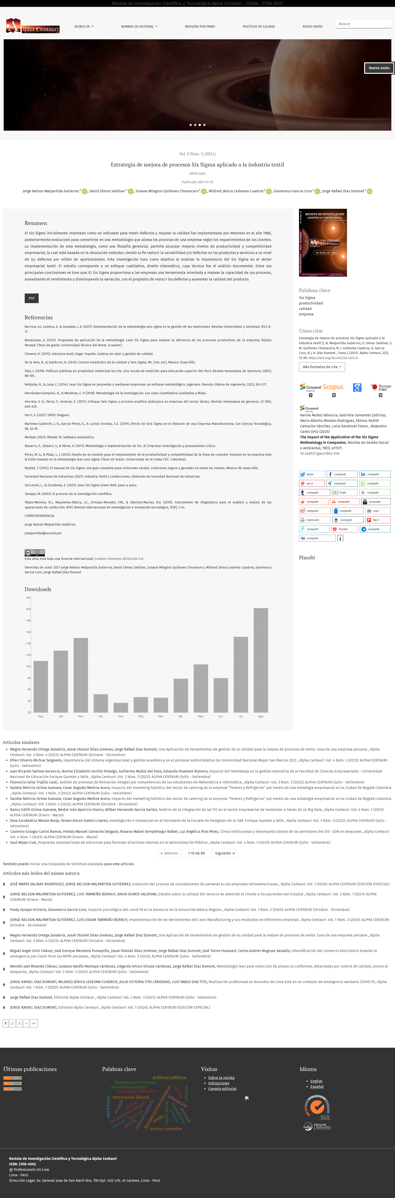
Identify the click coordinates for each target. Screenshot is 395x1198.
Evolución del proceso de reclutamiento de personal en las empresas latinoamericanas (205, 884)
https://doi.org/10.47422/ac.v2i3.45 (333, 358)
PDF (32, 298)
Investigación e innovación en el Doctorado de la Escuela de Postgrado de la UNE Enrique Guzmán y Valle (197, 820)
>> (34, 1023)
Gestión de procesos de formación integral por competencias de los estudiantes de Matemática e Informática (151, 782)
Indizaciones (218, 1083)
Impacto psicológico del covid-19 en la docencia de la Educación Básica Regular (155, 909)
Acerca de (83, 27)
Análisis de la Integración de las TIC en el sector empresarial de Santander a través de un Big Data (241, 809)
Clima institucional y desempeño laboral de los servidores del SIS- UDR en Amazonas (291, 831)
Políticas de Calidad (259, 27)
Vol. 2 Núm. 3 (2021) (197, 153)
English (316, 1081)
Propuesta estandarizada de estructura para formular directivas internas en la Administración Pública (123, 842)
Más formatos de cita (321, 367)
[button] (312, 474)
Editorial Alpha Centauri (74, 997)
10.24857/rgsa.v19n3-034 (320, 453)
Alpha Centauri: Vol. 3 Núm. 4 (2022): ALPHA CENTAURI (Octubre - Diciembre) (74, 804)
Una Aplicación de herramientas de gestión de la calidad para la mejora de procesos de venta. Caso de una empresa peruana (263, 749)
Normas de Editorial (138, 27)
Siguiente (225, 853)
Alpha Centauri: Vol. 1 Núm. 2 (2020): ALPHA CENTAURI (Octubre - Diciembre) (287, 909)
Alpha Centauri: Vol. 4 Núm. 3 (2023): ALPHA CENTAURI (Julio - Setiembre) (270, 842)
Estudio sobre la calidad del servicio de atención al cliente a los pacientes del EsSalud (231, 894)
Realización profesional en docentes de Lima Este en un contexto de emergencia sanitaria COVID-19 (292, 982)
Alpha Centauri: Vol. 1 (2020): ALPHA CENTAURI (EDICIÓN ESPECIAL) (335, 884)
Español (317, 1086)
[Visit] (247, 1098)
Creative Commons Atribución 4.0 (118, 559)
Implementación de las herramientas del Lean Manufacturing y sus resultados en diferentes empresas (214, 920)
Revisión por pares (200, 27)
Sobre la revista (221, 1078)
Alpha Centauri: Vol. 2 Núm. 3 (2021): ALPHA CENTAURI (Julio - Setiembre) (88, 972)
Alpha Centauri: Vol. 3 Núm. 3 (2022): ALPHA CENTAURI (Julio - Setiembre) (151, 777)
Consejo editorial (222, 1089)
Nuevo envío (313, 27)
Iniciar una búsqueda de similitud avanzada (66, 864)
